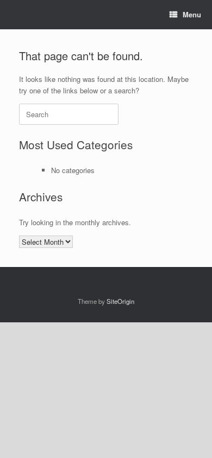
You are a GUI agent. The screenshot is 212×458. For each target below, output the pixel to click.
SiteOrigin (120, 301)
